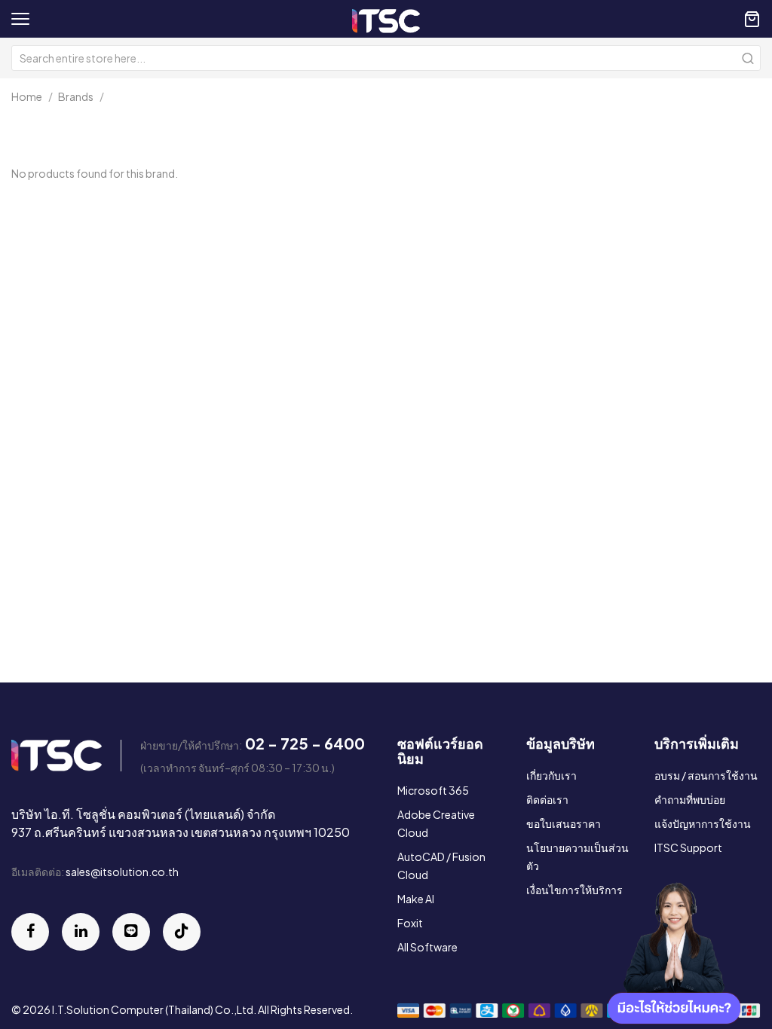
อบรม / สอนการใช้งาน (706, 775)
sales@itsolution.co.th (122, 871)
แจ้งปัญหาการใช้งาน (702, 823)
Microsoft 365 (433, 790)
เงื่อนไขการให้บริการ (574, 889)
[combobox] (386, 58)
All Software (427, 947)
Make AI (415, 898)
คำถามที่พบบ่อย (689, 799)
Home (26, 96)
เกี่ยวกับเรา (551, 775)
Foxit (410, 923)
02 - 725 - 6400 (305, 743)
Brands (75, 96)
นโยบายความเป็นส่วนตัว (577, 856)
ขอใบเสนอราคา (563, 823)
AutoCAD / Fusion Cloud (441, 865)
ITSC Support (688, 847)
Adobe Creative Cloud (436, 823)
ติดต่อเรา (547, 799)
